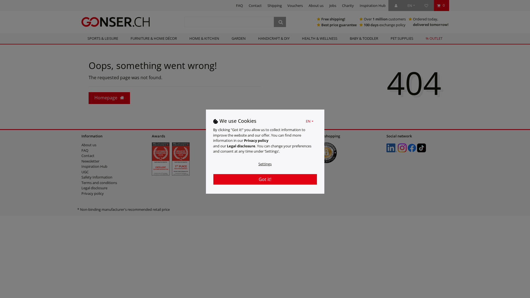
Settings (265, 163)
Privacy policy (256, 140)
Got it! (265, 179)
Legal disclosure (241, 145)
